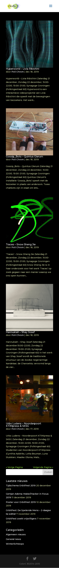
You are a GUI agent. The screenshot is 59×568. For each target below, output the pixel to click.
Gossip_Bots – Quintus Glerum (24, 156)
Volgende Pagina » (43, 467)
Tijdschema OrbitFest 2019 (21, 485)
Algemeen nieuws (16, 534)
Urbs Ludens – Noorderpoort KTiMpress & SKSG (23, 424)
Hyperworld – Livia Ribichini (22, 68)
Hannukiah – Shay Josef (20, 332)
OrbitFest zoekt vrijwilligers (21, 518)
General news (13, 539)
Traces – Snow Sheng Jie (21, 244)
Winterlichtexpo (15, 543)
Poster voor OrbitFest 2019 (21, 502)
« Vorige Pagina (14, 467)
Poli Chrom (17, 71)
